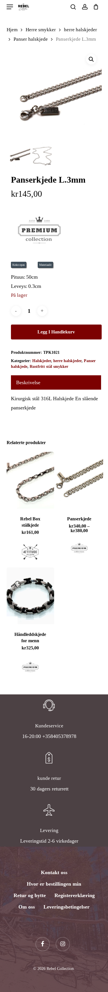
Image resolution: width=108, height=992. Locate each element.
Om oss (26, 907)
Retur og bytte (30, 895)
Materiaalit (45, 264)
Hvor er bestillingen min (54, 884)
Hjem (12, 29)
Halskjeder (41, 361)
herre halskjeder (80, 29)
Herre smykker (41, 29)
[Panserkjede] (79, 480)
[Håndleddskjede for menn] (30, 595)
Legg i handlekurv (56, 331)
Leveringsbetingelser (66, 907)
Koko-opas (18, 264)
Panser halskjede (31, 39)
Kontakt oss (54, 872)
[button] (10, 7)
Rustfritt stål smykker (49, 366)
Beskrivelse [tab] (28, 382)
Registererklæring (74, 895)
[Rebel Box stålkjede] (30, 480)
